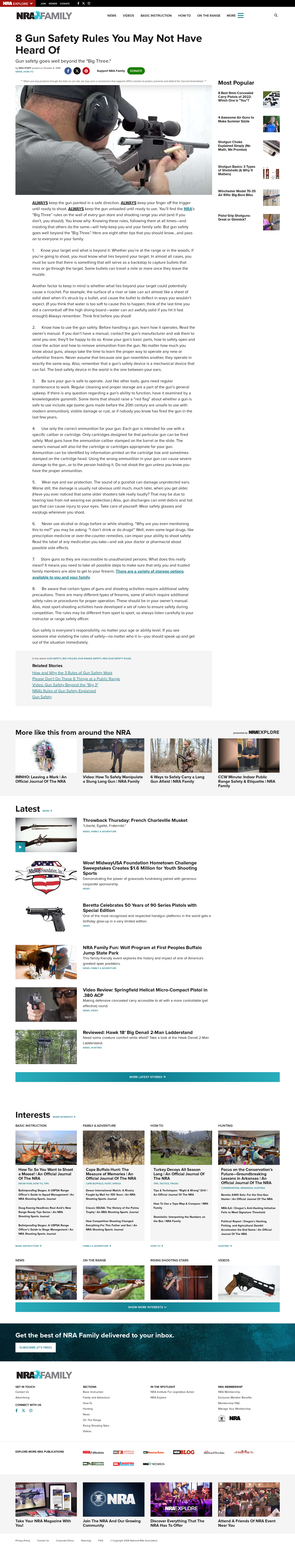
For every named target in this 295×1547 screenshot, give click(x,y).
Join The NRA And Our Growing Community (112, 1523)
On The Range (208, 15)
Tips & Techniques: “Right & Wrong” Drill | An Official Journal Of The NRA (180, 1192)
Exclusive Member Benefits (235, 1397)
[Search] (276, 15)
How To (38, 1183)
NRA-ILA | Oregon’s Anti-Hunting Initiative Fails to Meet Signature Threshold (248, 1210)
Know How (25, 1183)
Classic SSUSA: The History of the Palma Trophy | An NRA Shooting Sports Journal (112, 1210)
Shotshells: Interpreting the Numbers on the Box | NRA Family (179, 1219)
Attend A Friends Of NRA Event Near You (247, 1523)
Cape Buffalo (94, 1183)
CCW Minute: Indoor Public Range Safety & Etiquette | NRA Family (246, 781)
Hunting (96, 1047)
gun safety (54, 658)
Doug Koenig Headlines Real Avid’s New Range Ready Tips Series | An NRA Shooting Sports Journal (44, 1212)
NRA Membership (229, 1392)
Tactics (164, 1183)
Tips (46, 1183)
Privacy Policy (22, 1540)
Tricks (174, 1183)
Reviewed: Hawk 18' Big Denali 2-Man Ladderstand (138, 1032)
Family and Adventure (96, 1397)
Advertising (22, 1397)
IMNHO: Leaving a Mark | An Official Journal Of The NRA (41, 779)
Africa (116, 1183)
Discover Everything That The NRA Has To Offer (177, 1523)
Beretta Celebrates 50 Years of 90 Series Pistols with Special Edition (140, 908)
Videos (128, 15)
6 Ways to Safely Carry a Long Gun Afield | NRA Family (177, 779)
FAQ (100, 1540)
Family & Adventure (103, 831)
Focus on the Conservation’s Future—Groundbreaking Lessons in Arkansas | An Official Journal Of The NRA (247, 1176)
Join (43, 3)
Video (94, 1010)
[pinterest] (86, 68)
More (46, 811)
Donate (65, 3)
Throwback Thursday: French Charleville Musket (135, 820)
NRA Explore (158, 1397)
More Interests (63, 1117)
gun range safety (89, 658)
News (111, 15)
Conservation (230, 1188)
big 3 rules (70, 658)
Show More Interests (169, 1307)
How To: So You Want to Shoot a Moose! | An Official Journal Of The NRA (45, 1173)
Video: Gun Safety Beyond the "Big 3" (65, 685)
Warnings (86, 1540)
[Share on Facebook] (68, 68)
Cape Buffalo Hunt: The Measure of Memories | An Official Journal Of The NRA (111, 1173)
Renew (53, 3)
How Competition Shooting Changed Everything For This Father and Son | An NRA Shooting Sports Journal (111, 1225)
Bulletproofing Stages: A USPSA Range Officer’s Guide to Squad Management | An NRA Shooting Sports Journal (46, 1194)
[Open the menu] (240, 15)
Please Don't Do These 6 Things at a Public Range (76, 679)
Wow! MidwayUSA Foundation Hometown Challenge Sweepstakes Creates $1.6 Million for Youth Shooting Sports (140, 868)
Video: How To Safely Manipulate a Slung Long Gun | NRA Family (113, 779)
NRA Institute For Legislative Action (172, 1392)
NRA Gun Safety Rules (117, 658)
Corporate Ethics (65, 1540)
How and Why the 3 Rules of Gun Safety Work (72, 673)
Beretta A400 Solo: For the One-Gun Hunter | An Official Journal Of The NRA (247, 1197)
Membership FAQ (229, 1403)
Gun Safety (42, 697)
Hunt (108, 1183)
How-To (184, 15)
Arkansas (246, 1188)
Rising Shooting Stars (170, 1260)
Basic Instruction (156, 15)
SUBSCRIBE (35, 1347)
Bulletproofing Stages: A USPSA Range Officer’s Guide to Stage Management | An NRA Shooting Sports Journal (45, 1229)
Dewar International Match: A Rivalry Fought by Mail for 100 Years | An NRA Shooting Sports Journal (110, 1194)
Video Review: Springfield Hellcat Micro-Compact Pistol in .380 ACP (145, 992)
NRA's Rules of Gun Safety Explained (64, 691)
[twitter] (77, 68)
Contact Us (22, 1392)
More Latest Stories (163, 1077)
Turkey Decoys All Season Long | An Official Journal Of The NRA (179, 1173)
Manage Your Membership (234, 1409)
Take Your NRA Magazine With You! (43, 1523)
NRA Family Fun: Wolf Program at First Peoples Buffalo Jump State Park (142, 950)
